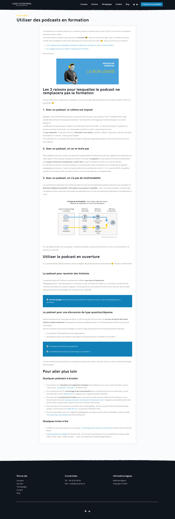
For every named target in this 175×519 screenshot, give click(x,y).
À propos (84, 4)
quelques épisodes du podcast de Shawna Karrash (84, 400)
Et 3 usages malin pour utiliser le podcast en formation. (67, 49)
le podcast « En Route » (66, 388)
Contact (119, 4)
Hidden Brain (68, 394)
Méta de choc (72, 409)
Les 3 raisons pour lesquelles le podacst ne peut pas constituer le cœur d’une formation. (80, 45)
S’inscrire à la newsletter (151, 4)
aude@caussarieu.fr (77, 484)
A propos (20, 481)
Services (94, 4)
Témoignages (107, 4)
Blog (127, 4)
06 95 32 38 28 (75, 481)
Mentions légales (119, 481)
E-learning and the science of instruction (96, 428)
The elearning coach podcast (57, 415)
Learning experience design (56, 434)
